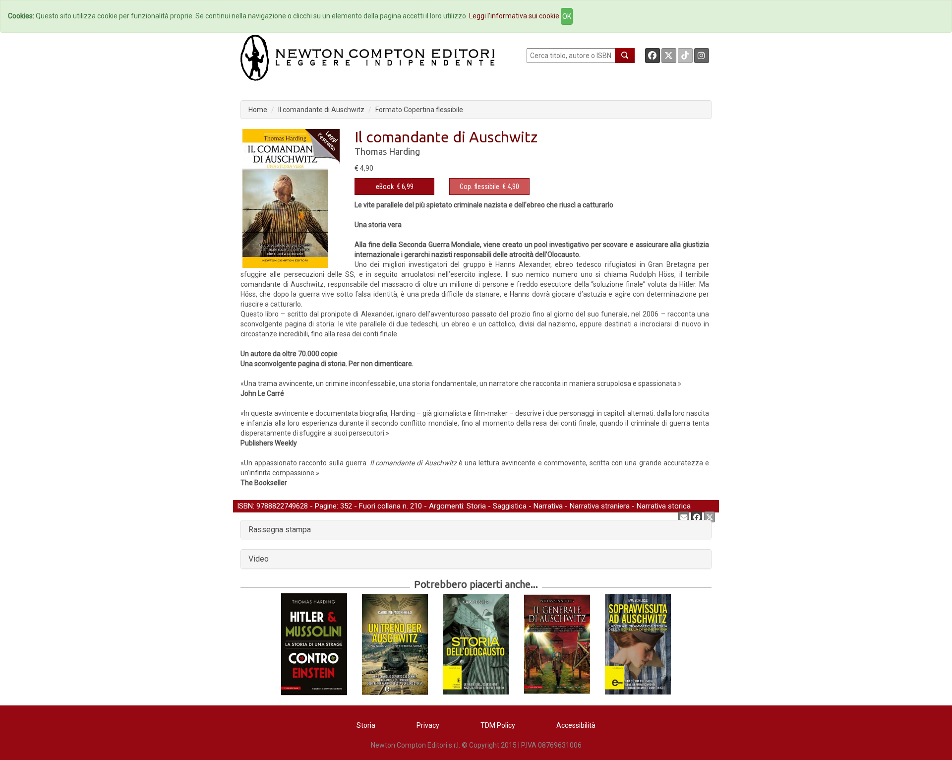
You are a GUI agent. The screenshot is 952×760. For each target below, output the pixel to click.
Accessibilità (575, 725)
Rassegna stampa (279, 529)
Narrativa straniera (600, 506)
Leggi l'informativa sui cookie (514, 16)
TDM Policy (497, 725)
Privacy (427, 725)
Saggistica (510, 506)
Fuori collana (380, 506)
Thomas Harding (387, 151)
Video (258, 559)
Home (257, 110)
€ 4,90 (489, 186)
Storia (476, 506)
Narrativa (548, 506)
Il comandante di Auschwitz (321, 110)
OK (566, 16)
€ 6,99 (395, 186)
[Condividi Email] (683, 516)
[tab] (476, 529)
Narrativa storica (664, 506)
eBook (385, 186)
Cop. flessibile (479, 186)
